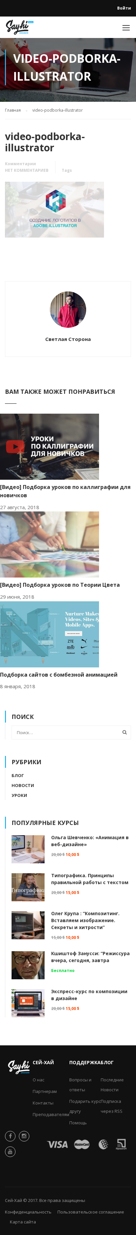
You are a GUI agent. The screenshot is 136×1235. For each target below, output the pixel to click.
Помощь (78, 1123)
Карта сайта (23, 1222)
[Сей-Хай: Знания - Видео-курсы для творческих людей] (20, 29)
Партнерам (45, 1091)
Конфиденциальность (28, 1212)
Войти (124, 8)
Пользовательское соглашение (90, 1212)
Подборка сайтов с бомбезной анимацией (59, 674)
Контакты (43, 1103)
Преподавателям (51, 1114)
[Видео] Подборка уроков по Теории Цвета (60, 584)
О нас (38, 1080)
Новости (23, 785)
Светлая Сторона (68, 339)
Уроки (19, 795)
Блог (18, 775)
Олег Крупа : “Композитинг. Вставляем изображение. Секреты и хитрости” (85, 920)
